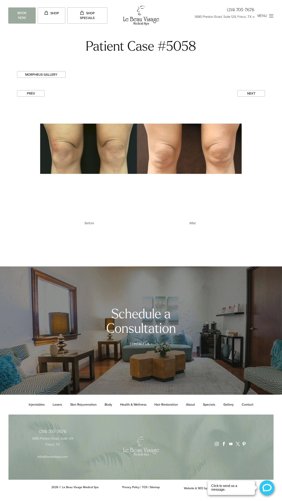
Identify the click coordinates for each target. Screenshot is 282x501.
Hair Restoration (166, 404)
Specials (209, 404)
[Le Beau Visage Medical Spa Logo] (141, 16)
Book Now (22, 15)
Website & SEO (193, 488)
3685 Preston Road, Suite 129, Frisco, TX (222, 16)
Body (108, 404)
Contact (247, 404)
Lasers (57, 404)
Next (251, 93)
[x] (237, 444)
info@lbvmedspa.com (52, 456)
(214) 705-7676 (240, 10)
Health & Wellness (133, 404)
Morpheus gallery (41, 74)
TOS (144, 487)
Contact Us (139, 344)
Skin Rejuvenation (83, 404)
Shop (54, 13)
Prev (31, 93)
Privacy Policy (131, 487)
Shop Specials (87, 15)
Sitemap (155, 487)
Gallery (228, 404)
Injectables (37, 404)
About (190, 404)
